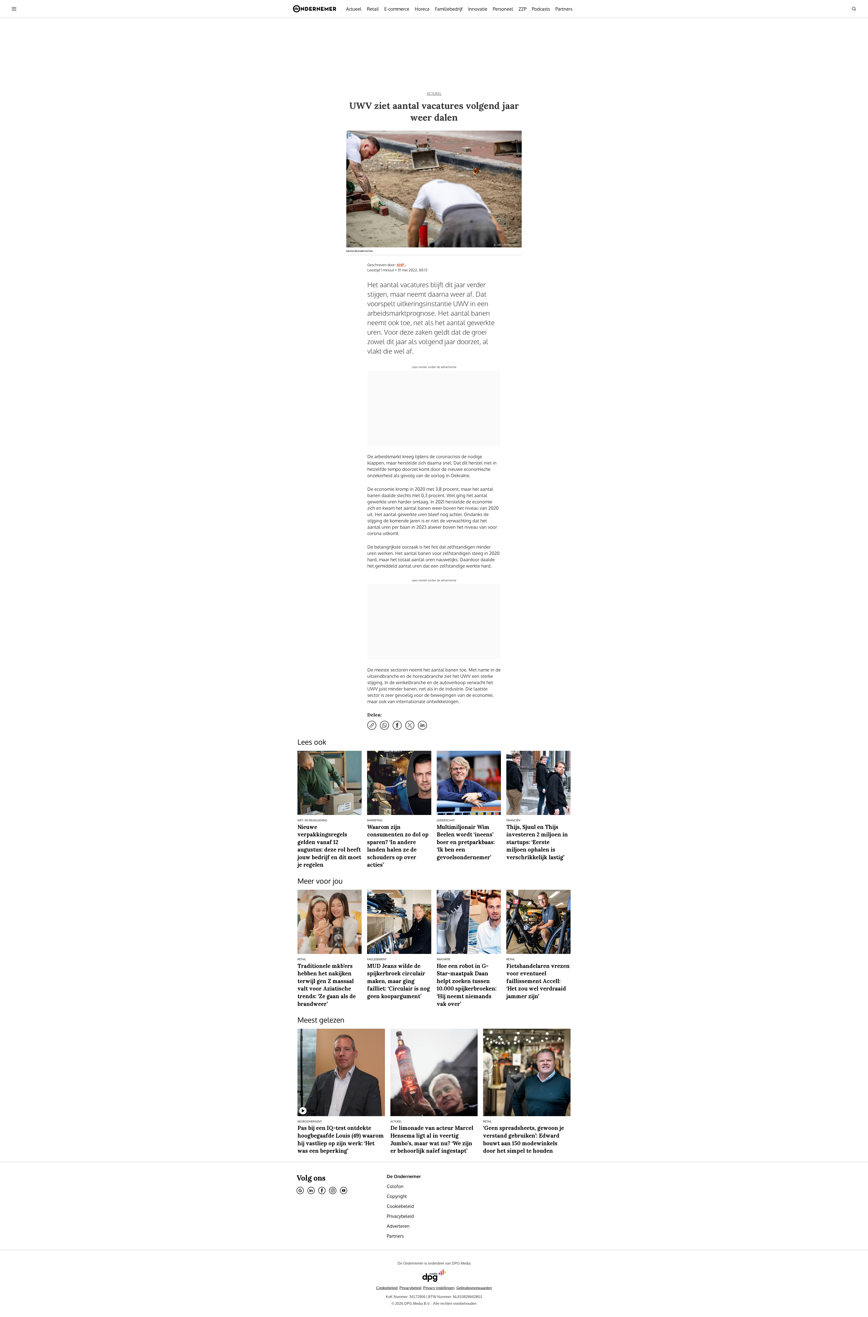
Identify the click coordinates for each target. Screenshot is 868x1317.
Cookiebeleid (387, 1288)
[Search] (854, 9)
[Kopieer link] (371, 725)
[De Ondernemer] (314, 8)
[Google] (300, 1190)
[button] (439, 1288)
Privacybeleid (410, 1288)
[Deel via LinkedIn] (422, 725)
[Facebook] (322, 1190)
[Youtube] (343, 1190)
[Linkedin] (311, 1190)
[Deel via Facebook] (397, 725)
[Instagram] (332, 1190)
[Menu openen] (14, 9)
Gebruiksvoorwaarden (474, 1288)
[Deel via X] (409, 725)
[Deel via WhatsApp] (384, 725)
